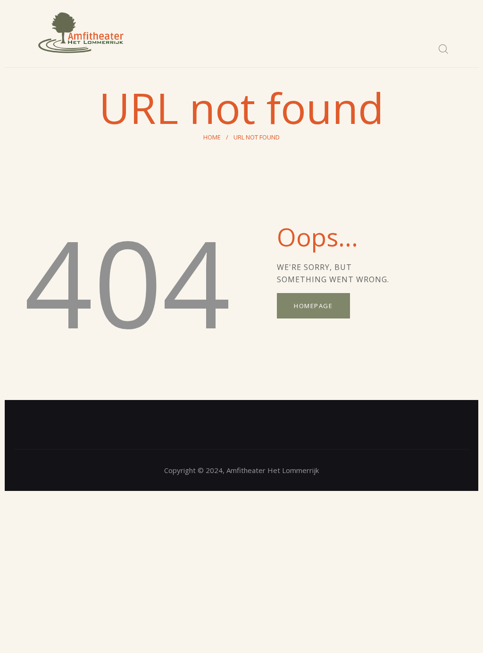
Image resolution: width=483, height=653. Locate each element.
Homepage (313, 306)
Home (212, 137)
